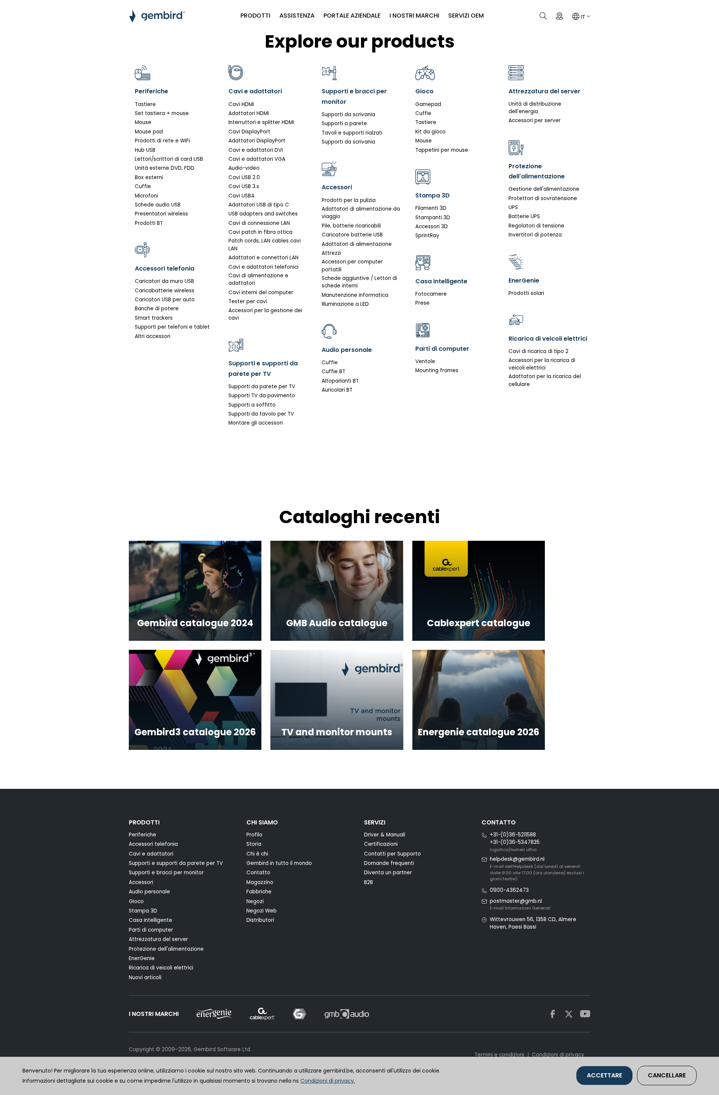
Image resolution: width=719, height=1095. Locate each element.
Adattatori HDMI (248, 113)
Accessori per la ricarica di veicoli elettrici (542, 364)
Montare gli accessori (255, 422)
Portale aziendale (352, 15)
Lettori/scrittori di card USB (169, 159)
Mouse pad (149, 131)
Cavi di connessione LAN (259, 223)
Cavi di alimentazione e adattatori (258, 279)
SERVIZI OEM (466, 15)
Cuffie (143, 186)
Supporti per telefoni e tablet (172, 327)
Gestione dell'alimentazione (544, 189)
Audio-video (244, 168)
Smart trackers (154, 318)
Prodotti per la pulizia (349, 200)
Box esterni (149, 177)
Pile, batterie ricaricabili (351, 225)
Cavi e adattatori (151, 853)
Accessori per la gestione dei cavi (265, 314)
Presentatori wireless (161, 213)
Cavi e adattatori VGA (256, 159)
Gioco (136, 901)
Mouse (143, 122)
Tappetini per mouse (441, 150)
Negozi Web (261, 910)
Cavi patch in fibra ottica (260, 232)
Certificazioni (381, 844)
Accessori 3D (431, 226)
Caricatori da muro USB (164, 281)
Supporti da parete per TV (261, 386)
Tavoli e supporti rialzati (352, 132)
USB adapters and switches (263, 213)
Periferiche (142, 834)
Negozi (255, 901)
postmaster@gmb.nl (516, 901)
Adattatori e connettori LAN (263, 257)
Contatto (258, 872)
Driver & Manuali (384, 834)
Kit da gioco (430, 131)
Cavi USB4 (241, 195)
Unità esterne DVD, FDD (164, 168)
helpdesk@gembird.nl (517, 859)
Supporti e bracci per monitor (166, 872)
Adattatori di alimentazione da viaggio (361, 212)
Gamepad (428, 104)
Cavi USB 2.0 (244, 177)
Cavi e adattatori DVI (255, 150)
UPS (513, 207)
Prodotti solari (526, 293)
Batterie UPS (524, 216)
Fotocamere (431, 294)
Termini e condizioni (499, 1054)
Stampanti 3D (432, 217)
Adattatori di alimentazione (357, 244)
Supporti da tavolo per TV (261, 413)
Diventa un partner (388, 872)
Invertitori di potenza (535, 234)
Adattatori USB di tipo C (258, 204)
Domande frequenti (389, 863)
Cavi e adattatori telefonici (263, 267)
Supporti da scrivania (348, 114)
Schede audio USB (157, 204)
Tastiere (145, 104)
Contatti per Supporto (392, 853)
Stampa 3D (143, 910)
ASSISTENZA (297, 15)
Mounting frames (436, 370)
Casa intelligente (150, 920)
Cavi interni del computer (260, 292)
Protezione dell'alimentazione (166, 949)
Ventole (425, 361)
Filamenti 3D (430, 208)
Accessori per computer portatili (352, 265)
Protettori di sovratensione (543, 198)
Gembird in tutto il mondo (279, 863)
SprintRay (427, 235)
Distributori (260, 920)
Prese (422, 303)
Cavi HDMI (241, 104)
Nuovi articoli (145, 977)
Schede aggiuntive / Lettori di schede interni (359, 282)
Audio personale (149, 891)
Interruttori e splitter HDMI (261, 122)
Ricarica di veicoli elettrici (161, 967)
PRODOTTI (255, 15)
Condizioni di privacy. (327, 1081)
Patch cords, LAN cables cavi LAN (264, 244)
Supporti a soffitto (252, 404)
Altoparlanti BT (340, 380)
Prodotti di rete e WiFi (162, 140)
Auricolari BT (337, 389)
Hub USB (145, 150)
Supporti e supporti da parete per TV (176, 863)
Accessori (141, 882)
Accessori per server (535, 120)
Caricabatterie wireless (164, 290)
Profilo (254, 834)
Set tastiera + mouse (162, 113)
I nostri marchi (414, 15)
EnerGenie (142, 958)
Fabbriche (258, 891)
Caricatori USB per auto (165, 299)
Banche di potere (157, 308)
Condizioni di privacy (558, 1054)
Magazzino (259, 882)
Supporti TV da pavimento (261, 395)
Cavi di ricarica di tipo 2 (538, 351)
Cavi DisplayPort (249, 131)
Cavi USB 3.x (243, 186)
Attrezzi (331, 253)
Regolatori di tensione (536, 225)
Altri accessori (152, 336)
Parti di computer (151, 929)
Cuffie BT (333, 371)
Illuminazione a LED (345, 304)
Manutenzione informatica (355, 295)
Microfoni (146, 195)
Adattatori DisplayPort (256, 140)
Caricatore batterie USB (352, 234)
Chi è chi (257, 853)
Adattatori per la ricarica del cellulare (545, 380)
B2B (368, 882)
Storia (253, 844)
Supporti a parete (344, 123)
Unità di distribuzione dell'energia (535, 107)
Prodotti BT (149, 223)
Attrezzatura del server (158, 939)
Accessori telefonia (153, 844)
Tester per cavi (247, 301)
